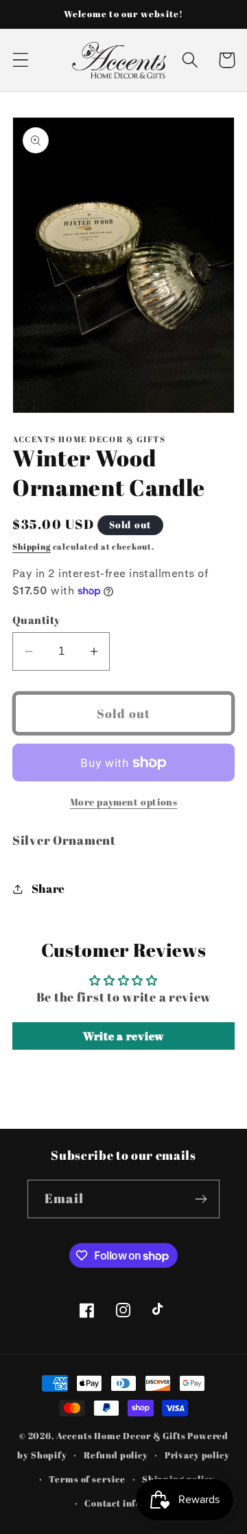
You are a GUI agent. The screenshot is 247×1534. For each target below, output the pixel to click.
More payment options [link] (124, 801)
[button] (21, 60)
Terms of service (87, 1479)
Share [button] (48, 888)
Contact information (131, 1503)
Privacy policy (197, 1455)
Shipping (31, 546)
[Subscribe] (201, 1199)
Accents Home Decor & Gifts (121, 1435)
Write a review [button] (123, 1036)
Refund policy (116, 1455)
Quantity (36, 619)
